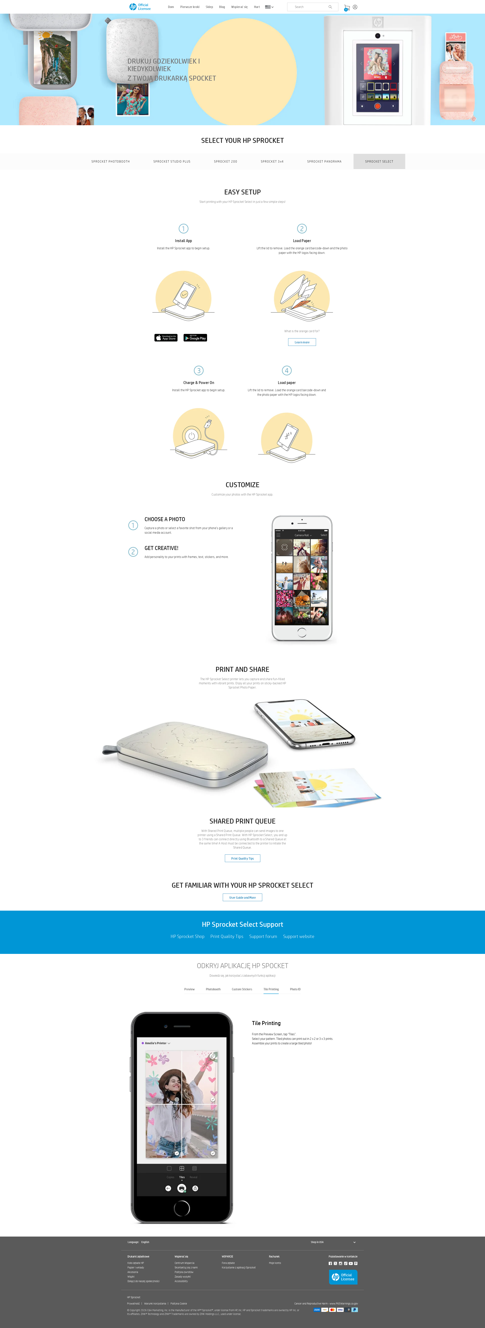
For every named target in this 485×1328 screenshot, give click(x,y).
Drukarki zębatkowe (138, 1256)
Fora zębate (228, 1263)
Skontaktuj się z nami (186, 1267)
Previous (127, 1113)
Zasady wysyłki (183, 1276)
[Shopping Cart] (347, 8)
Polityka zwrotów (184, 1272)
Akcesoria (133, 1272)
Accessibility (181, 1281)
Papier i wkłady (136, 1267)
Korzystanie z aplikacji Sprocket (239, 1267)
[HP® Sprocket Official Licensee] (140, 7)
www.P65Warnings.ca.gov (344, 1303)
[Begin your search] (330, 7)
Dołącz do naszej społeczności (144, 1281)
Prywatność (133, 1303)
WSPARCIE (227, 1256)
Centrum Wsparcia (184, 1263)
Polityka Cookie (179, 1303)
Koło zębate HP (136, 1263)
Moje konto (275, 1263)
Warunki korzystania (155, 1303)
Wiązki (131, 1276)
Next (358, 1113)
